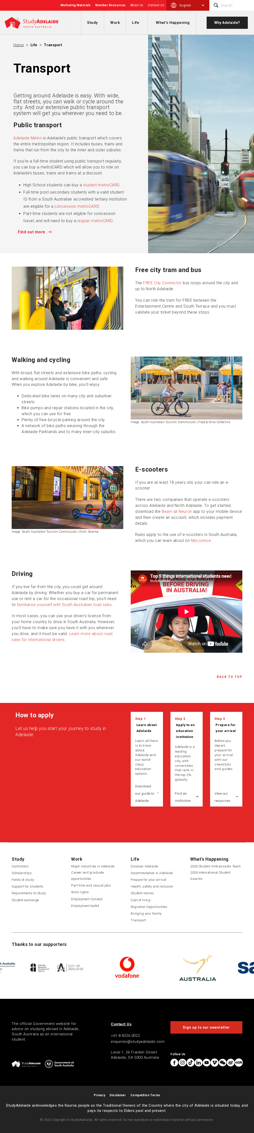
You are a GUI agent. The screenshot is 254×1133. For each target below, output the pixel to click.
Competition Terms (145, 1095)
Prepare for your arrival (226, 728)
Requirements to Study (29, 893)
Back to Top (229, 677)
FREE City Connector (162, 283)
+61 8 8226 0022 (125, 1035)
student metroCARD (101, 185)
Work (115, 22)
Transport (53, 45)
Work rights (80, 892)
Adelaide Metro (27, 138)
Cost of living (141, 900)
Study (92, 22)
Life (135, 22)
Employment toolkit (85, 906)
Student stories (142, 893)
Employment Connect (87, 899)
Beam (167, 511)
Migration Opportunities (149, 907)
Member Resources (110, 5)
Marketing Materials (76, 5)
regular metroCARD (95, 220)
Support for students (27, 886)
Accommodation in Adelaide (152, 873)
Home (18, 45)
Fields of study (23, 880)
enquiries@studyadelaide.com (138, 1041)
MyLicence (201, 540)
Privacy (99, 1095)
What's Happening (173, 22)
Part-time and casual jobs (91, 885)
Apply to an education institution (185, 731)
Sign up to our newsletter (206, 1027)
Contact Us (156, 5)
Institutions (20, 866)
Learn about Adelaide (146, 728)
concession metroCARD (77, 206)
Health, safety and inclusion (152, 886)
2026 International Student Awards (210, 876)
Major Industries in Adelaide (92, 866)
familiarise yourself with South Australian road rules (64, 604)
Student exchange (25, 900)
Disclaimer (118, 1095)
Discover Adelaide (144, 866)
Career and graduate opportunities (87, 876)
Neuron (185, 511)
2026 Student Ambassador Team (215, 866)
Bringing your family (146, 913)
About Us (136, 5)
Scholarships (22, 873)
